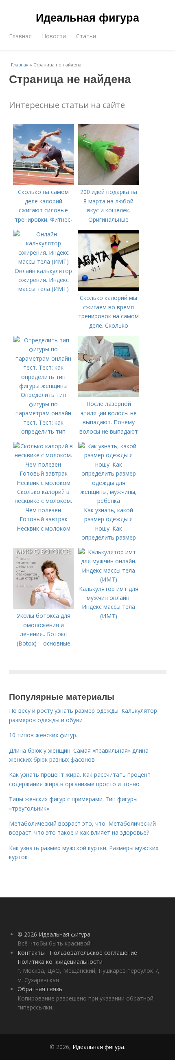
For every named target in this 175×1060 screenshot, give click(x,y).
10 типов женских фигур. (43, 735)
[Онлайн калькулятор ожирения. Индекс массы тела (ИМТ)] (43, 261)
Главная (20, 36)
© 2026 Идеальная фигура (54, 934)
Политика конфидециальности (60, 961)
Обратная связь (40, 989)
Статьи (86, 36)
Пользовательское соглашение (93, 952)
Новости (54, 36)
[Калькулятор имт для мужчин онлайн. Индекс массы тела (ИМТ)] (108, 579)
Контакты (31, 952)
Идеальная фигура (87, 17)
